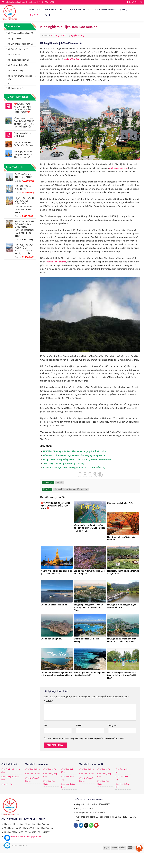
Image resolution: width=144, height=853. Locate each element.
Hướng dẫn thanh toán (10, 778)
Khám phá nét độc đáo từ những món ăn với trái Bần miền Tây (74, 467)
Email (79, 726)
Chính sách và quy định (10, 771)
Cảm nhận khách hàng (21, 33)
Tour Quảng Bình (50, 775)
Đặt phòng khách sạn (20, 44)
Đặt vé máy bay (18, 49)
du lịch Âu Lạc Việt (118, 168)
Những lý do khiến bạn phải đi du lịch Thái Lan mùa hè (23, 154)
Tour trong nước (55, 10)
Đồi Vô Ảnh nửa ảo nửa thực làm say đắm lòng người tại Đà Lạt (74, 455)
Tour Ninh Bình (67, 771)
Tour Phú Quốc (49, 782)
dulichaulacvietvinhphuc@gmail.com (25, 837)
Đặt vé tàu (15, 55)
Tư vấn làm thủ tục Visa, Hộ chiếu (21, 77)
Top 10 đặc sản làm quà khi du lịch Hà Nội (64, 463)
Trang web (112, 726)
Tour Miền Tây (67, 778)
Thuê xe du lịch (18, 65)
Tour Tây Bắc (35, 774)
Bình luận (48, 701)
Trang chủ (34, 10)
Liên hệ (46, 15)
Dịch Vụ (123, 10)
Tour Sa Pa (52, 769)
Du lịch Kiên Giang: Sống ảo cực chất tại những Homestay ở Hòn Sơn (77, 459)
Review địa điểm (18, 60)
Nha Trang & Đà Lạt (32, 779)
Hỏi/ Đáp (9, 784)
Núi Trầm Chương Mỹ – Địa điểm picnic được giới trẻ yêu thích (74, 451)
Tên (46, 726)
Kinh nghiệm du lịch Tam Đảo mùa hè (71, 489)
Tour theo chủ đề (104, 10)
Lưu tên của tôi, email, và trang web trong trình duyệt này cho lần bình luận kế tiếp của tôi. (86, 738)
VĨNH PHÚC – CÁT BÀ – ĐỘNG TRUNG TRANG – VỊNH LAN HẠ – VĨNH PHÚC (24, 123)
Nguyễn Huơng (77, 36)
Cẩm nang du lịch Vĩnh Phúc (22, 134)
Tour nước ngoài (79, 10)
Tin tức (34, 15)
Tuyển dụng (16, 88)
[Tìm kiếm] (141, 2)
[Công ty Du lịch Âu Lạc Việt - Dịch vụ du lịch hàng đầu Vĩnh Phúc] (13, 12)
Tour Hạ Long (35, 769)
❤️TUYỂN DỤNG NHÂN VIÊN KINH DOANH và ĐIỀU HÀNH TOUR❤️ (23, 108)
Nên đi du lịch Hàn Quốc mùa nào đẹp (23, 143)
